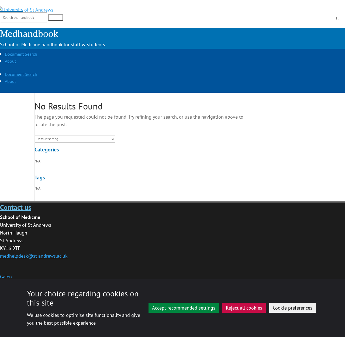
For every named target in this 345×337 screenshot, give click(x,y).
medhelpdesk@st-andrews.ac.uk (34, 256)
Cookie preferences (292, 308)
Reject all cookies (244, 308)
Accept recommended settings (183, 308)
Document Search (21, 54)
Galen (6, 277)
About (10, 61)
